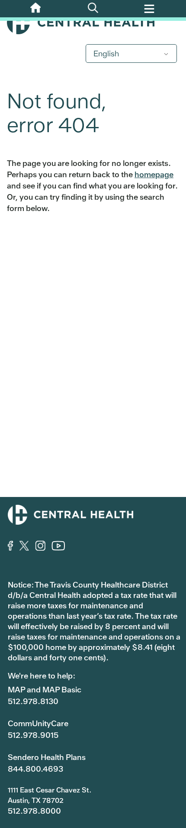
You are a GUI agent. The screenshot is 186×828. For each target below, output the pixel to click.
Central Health (93, 22)
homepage (154, 174)
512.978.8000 (34, 811)
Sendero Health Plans (47, 757)
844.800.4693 (35, 769)
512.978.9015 (33, 735)
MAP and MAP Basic (44, 690)
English (106, 53)
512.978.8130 (33, 701)
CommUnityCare (38, 723)
